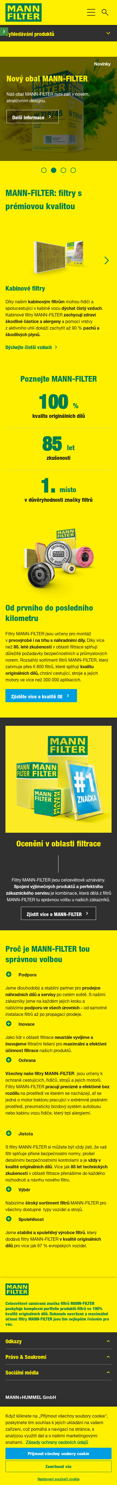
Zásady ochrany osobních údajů (57, 1442)
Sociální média (22, 1372)
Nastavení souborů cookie (58, 1478)
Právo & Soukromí (25, 1356)
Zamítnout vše (58, 1466)
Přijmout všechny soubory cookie (58, 1453)
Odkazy (13, 1341)
